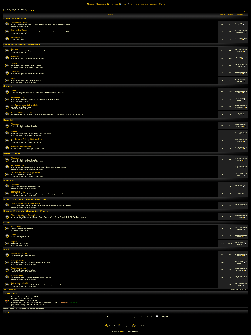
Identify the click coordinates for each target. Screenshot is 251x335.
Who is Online (10, 293)
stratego (21, 26)
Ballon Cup (15, 71)
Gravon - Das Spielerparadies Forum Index (19, 11)
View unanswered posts (240, 11)
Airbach (239, 66)
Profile (124, 4)
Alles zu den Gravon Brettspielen (24, 215)
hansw (239, 81)
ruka (26, 26)
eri (239, 59)
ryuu (239, 92)
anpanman (32, 60)
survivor (239, 229)
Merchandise (16, 37)
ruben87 (239, 100)
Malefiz (14, 64)
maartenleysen (239, 107)
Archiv (6, 249)
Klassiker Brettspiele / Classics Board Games (25, 211)
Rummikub (15, 56)
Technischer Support (19, 30)
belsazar (239, 217)
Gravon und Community (14, 18)
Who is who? (16, 227)
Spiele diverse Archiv (20, 283)
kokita (31, 128)
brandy (239, 255)
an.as (239, 40)
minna (239, 160)
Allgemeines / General (20, 23)
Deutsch (14, 234)
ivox (239, 285)
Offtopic (7, 223)
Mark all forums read (10, 290)
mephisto (239, 134)
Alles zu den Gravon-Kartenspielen (25, 204)
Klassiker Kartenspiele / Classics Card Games (25, 199)
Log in (163, 4)
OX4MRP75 (36, 300)
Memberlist (102, 4)
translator (239, 32)
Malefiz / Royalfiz (11, 154)
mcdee (239, 175)
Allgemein (15, 124)
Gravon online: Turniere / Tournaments (21, 45)
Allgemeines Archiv (19, 253)
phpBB (121, 331)
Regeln (14, 132)
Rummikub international (21, 146)
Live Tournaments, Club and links (24, 105)
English (14, 242)
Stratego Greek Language (21, 113)
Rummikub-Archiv (18, 268)
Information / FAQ (18, 98)
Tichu (13, 79)
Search (91, 4)
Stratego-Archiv (17, 261)
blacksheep (239, 244)
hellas (240, 115)
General (14, 90)
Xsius (239, 25)
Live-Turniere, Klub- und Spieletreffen (26, 139)
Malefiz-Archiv (17, 276)
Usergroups (114, 4)
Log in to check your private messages (143, 4)
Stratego (14, 49)
